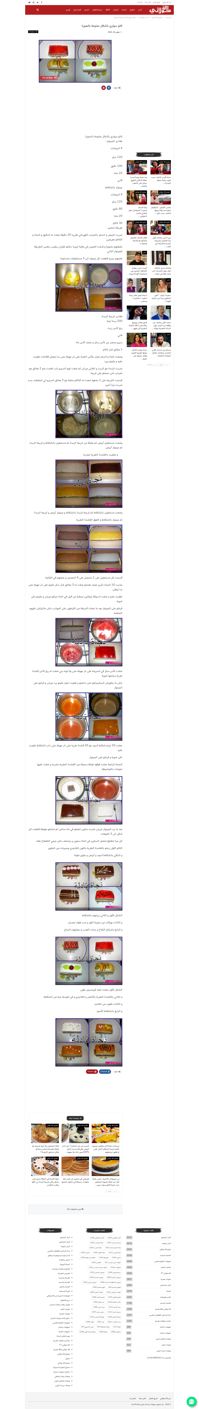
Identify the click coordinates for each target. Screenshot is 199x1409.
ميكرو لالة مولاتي (164, 162)
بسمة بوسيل (114, 1272)
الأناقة (108, 9)
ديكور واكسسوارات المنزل (60, 1318)
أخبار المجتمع (166, 1237)
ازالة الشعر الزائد (113, 1247)
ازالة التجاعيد (96, 1242)
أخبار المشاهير (165, 1285)
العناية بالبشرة (165, 1255)
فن (100, 1322)
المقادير (96, 1262)
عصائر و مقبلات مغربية (163, 1321)
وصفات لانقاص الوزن (163, 1339)
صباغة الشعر (114, 1317)
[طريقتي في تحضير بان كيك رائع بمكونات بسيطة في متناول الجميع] (75, 1166)
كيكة (117, 1327)
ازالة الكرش (115, 1252)
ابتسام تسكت (114, 1242)
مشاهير (116, 1332)
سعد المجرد (115, 1307)
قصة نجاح (77, 9)
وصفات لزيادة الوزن (164, 1350)
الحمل (86, 9)
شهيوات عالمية (165, 1327)
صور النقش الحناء (63, 1336)
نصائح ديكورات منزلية (61, 1371)
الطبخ (132, 9)
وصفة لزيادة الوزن (88, 1332)
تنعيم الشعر (98, 1297)
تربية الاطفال (97, 9)
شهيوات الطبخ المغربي (162, 1261)
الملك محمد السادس (98, 1267)
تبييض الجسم (96, 1277)
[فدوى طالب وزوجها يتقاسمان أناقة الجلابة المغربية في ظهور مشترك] (137, 313)
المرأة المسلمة (64, 1291)
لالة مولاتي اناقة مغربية (163, 1309)
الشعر (116, 1257)
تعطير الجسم (114, 1287)
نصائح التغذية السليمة (61, 1367)
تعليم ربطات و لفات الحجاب (59, 1304)
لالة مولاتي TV (166, 1273)
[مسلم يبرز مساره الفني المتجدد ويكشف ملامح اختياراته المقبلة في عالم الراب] (160, 340)
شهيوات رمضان (165, 1333)
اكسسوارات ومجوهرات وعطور (59, 1255)
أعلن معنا (148, 2)
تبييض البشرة (114, 1277)
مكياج (68, 1358)
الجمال (115, 9)
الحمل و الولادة (64, 1259)
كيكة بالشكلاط (103, 1327)
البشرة (85, 1252)
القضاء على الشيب (113, 1262)
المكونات (116, 1267)
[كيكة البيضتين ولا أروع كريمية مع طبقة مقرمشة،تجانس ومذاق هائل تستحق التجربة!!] (45, 1133)
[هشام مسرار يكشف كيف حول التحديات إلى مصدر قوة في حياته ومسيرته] (160, 258)
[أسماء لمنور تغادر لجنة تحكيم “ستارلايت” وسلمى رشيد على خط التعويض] (137, 285)
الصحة (124, 9)
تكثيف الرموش (113, 1292)
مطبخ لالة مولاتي (112, 1125)
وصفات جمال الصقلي (62, 1376)
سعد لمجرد (99, 1307)
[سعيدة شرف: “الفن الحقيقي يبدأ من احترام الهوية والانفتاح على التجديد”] (160, 285)
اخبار (168, 252)
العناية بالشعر (166, 1267)
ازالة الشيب (95, 1247)
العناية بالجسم (165, 1303)
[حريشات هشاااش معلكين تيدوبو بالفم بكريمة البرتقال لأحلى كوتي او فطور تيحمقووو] (105, 1133)
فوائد (90, 1322)
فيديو (68, 9)
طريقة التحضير (97, 1317)
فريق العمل (156, 2)
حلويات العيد (166, 1344)
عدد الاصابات (114, 1322)
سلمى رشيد (98, 1312)
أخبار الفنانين (114, 1238)
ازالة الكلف (99, 1252)
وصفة (103, 1332)
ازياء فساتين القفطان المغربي (160, 1315)
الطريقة (104, 1257)
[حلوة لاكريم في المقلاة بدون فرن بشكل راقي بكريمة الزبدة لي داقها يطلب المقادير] (45, 1166)
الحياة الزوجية (65, 1264)
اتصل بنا (139, 2)
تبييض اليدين (89, 1282)
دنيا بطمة (99, 1302)
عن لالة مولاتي (166, 2)
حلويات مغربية (166, 1279)
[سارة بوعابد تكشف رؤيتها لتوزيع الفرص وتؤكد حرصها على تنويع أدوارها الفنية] (137, 340)
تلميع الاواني (114, 1297)
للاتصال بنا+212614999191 (159, 1357)
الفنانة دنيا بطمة (88, 1257)
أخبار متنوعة (166, 1243)
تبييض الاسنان (97, 1272)
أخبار (140, 9)
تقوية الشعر (99, 1287)
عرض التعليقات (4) (74, 1209)
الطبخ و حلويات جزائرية (61, 1268)
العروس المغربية (64, 1273)
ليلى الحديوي (87, 1327)
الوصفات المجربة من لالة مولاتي (58, 1295)
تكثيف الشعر (96, 1292)
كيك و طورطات (33, 32)
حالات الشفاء (114, 1302)
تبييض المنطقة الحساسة (110, 1282)
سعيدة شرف (114, 1312)
